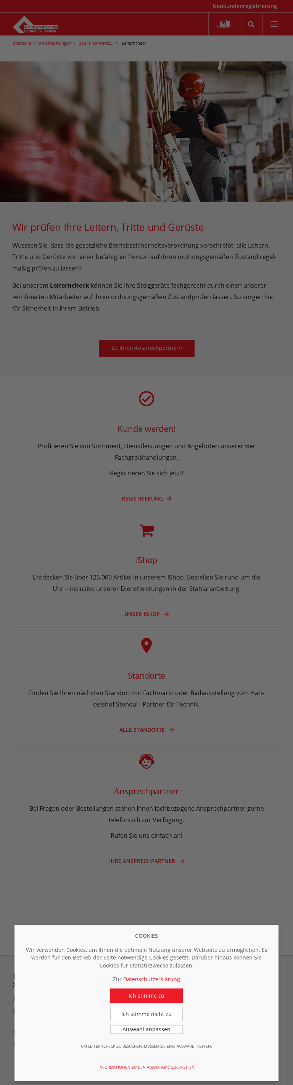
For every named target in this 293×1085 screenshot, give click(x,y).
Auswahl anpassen (146, 1029)
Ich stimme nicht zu (146, 1013)
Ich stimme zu (146, 995)
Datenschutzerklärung (151, 979)
